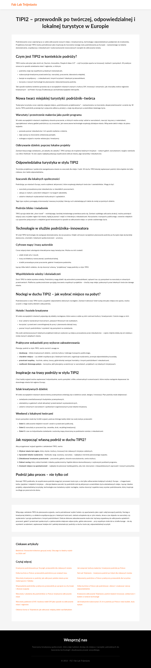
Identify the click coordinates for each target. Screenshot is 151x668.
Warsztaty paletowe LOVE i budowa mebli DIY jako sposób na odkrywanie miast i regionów (44, 603)
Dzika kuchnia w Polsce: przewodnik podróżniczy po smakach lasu (41, 573)
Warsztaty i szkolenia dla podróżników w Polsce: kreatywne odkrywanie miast (44, 595)
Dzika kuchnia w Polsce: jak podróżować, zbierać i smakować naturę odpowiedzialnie (103, 587)
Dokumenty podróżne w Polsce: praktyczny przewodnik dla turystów (104, 578)
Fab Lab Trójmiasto (24, 4)
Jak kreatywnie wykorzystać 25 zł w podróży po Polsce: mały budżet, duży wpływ (106, 603)
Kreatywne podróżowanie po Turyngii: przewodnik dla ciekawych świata (44, 568)
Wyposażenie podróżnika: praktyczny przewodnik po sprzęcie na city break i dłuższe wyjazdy (45, 587)
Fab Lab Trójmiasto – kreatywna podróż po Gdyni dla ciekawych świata (104, 573)
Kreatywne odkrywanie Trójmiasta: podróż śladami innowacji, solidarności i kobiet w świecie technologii (106, 595)
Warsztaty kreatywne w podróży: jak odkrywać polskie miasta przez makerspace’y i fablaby (42, 579)
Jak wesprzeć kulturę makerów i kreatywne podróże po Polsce (101, 568)
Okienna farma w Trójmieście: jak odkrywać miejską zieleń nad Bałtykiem (44, 610)
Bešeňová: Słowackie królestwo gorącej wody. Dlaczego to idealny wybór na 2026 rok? (44, 552)
